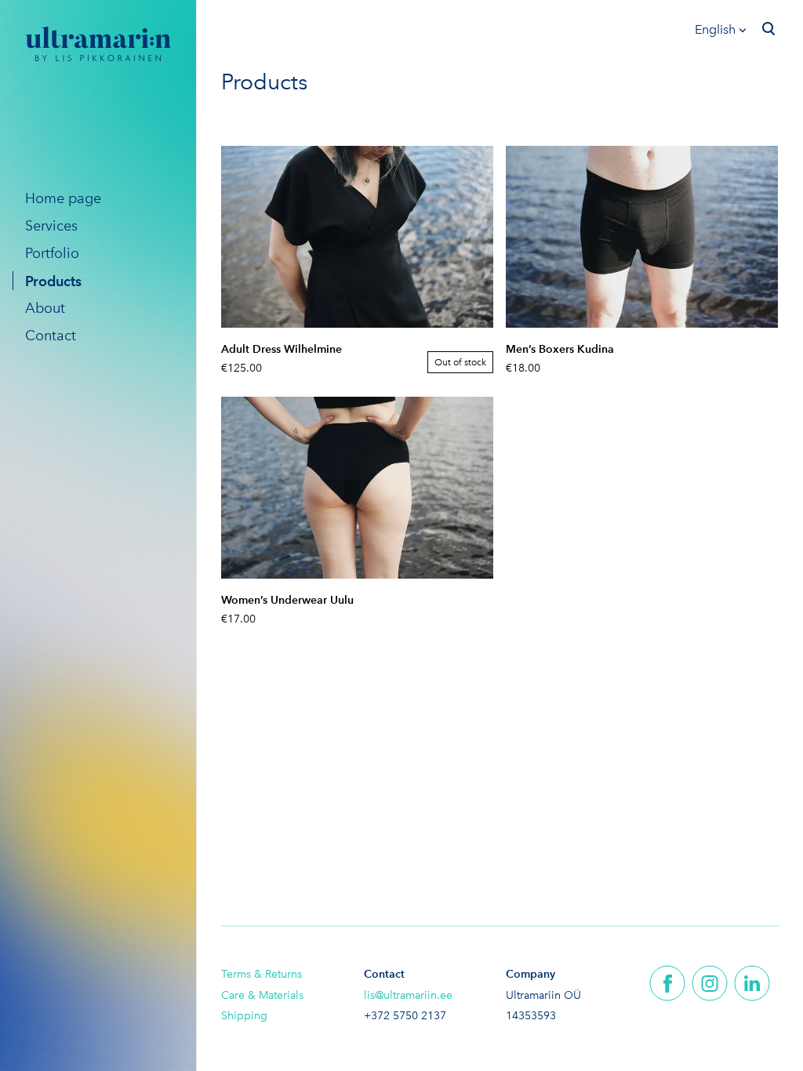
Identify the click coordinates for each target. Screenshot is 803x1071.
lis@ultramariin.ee (408, 995)
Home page (63, 198)
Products (53, 281)
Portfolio (52, 253)
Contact (50, 335)
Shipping (244, 1015)
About (45, 308)
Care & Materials (262, 995)
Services (51, 225)
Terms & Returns (261, 974)
